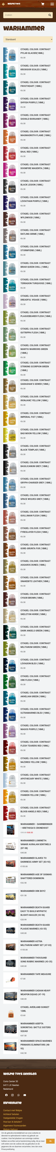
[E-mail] (25, 1095)
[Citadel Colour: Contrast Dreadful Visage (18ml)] (28, 301)
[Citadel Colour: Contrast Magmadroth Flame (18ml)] (28, 137)
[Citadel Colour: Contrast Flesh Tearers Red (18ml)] (28, 747)
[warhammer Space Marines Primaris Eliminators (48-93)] (28, 1047)
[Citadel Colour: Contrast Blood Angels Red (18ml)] (28, 813)
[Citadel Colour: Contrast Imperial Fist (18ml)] (28, 419)
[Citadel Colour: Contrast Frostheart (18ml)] (28, 88)
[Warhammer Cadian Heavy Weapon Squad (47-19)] (28, 996)
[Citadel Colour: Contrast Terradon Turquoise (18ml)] (28, 285)
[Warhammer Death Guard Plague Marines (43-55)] (28, 930)
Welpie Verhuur (10, 1129)
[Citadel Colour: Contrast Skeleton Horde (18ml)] (28, 616)
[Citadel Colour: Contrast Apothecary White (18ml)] (28, 780)
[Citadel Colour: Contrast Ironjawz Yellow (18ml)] (28, 402)
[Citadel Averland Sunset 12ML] (28, 1013)
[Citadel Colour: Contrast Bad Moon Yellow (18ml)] (28, 435)
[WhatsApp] (18, 1095)
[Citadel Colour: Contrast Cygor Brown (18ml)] (28, 600)
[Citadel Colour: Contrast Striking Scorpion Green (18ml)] (28, 369)
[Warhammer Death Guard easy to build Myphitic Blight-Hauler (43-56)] (28, 913)
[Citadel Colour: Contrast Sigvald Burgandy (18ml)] (28, 121)
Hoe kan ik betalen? (12, 1122)
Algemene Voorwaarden (14, 1125)
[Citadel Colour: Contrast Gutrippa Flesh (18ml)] (28, 334)
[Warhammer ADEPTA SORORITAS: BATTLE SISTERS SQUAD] (28, 1030)
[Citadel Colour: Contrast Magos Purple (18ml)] (28, 731)
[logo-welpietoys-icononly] (3, 4)
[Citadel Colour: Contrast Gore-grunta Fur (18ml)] (28, 550)
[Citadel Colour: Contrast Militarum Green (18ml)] (28, 649)
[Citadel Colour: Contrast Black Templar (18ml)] (28, 452)
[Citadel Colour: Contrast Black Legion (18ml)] (28, 186)
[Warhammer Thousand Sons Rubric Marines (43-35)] (28, 963)
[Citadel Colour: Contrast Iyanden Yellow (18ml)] (28, 797)
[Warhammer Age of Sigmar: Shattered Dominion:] (28, 880)
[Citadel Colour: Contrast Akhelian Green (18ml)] (28, 698)
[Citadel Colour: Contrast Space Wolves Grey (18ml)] (28, 501)
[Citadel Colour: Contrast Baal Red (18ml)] (28, 153)
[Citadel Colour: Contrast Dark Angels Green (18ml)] (28, 632)
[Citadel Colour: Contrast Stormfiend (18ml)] (28, 252)
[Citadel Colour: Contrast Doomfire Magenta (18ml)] (28, 170)
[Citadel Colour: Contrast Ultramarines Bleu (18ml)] (28, 715)
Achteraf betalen (11, 1114)
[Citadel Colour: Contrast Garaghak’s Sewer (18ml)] (28, 386)
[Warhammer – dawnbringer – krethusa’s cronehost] (28, 830)
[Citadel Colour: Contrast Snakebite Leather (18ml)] (28, 583)
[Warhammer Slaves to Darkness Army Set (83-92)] (28, 864)
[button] (52, 4)
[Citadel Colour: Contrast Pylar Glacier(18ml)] (28, 55)
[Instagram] (12, 1095)
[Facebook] (6, 1095)
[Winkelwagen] (43, 4)
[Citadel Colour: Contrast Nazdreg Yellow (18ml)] (28, 764)
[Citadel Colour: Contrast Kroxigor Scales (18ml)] (28, 71)
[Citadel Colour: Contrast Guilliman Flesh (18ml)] (28, 517)
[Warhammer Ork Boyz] (28, 897)
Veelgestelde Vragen (13, 1118)
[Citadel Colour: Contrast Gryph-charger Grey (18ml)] (28, 484)
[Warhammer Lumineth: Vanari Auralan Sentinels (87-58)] (28, 847)
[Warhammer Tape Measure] (28, 980)
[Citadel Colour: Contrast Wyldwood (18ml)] (28, 219)
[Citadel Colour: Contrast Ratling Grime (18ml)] (28, 236)
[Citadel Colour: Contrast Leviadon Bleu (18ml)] (28, 665)
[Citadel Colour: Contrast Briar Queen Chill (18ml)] (28, 269)
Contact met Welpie (12, 1110)
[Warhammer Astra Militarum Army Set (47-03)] (28, 947)
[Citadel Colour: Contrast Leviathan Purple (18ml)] (28, 203)
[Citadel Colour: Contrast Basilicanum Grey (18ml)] (28, 468)
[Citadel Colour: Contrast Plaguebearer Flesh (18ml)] (28, 318)
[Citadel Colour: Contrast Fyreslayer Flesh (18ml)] (28, 534)
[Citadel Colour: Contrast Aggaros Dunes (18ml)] (28, 567)
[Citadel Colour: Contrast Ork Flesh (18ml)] (28, 682)
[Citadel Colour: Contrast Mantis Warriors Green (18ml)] (28, 351)
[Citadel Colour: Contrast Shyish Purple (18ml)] (28, 104)
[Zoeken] (50, 15)
